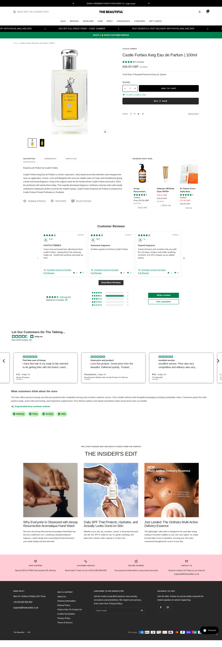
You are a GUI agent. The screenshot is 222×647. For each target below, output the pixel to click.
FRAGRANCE (123, 21)
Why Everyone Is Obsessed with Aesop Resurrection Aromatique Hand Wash (50, 524)
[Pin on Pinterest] (134, 114)
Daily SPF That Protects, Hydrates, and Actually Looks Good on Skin (111, 524)
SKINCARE (88, 21)
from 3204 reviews (20, 340)
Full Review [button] (48, 273)
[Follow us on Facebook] (160, 607)
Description (29, 159)
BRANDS (74, 21)
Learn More (121, 3)
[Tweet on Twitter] (138, 114)
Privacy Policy (63, 618)
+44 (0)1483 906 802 (22, 602)
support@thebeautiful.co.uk (25, 608)
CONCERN (139, 21)
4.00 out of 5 (65, 297)
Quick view (142, 207)
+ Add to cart (165, 205)
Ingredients (50, 159)
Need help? (193, 114)
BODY (110, 21)
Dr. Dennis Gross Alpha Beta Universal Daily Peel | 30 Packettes (188, 190)
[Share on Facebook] (131, 114)
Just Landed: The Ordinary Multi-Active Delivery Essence (171, 524)
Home (15, 43)
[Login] (199, 12)
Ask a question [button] (163, 302)
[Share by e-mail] (143, 114)
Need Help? (60, 201)
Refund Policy (63, 605)
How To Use (71, 159)
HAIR (100, 21)
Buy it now (160, 101)
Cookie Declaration (66, 614)
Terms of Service (65, 623)
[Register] (142, 610)
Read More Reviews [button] (111, 282)
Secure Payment (83, 201)
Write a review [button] (163, 295)
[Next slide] (184, 258)
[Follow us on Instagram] (167, 607)
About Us (61, 596)
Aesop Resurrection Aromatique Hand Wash (141, 190)
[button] (128, 62)
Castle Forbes (129, 49)
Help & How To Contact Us (69, 609)
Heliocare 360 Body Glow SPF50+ (165, 190)
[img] (49, 235)
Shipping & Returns (37, 201)
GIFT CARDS (155, 21)
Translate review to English (59, 270)
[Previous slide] (38, 258)
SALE (63, 21)
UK (29, 632)
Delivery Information (66, 601)
